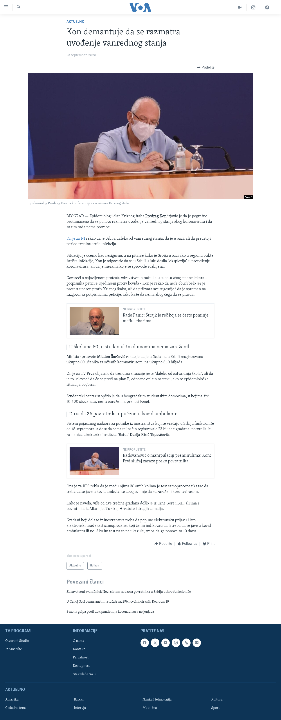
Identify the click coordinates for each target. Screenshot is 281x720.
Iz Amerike (13, 649)
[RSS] (186, 643)
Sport (215, 708)
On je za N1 (76, 239)
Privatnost (80, 657)
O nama (78, 641)
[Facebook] (267, 7)
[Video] (240, 7)
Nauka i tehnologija (157, 699)
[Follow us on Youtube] (165, 643)
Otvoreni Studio (17, 641)
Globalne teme (16, 708)
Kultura (217, 699)
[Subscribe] (197, 643)
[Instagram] (253, 7)
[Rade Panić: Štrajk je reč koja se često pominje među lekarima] (94, 321)
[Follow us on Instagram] (176, 643)
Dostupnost (81, 666)
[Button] (205, 67)
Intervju (80, 708)
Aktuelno (76, 22)
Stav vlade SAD (84, 674)
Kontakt (79, 649)
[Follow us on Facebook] (144, 643)
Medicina (149, 708)
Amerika (12, 699)
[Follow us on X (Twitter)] (155, 643)
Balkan (79, 699)
